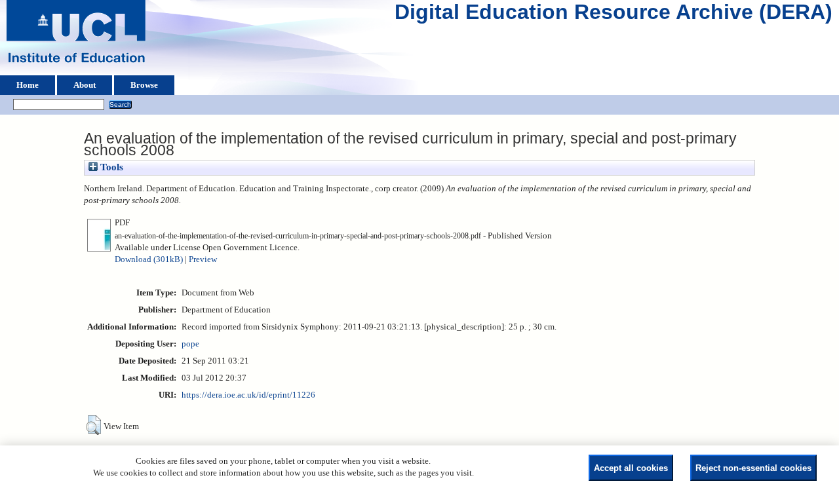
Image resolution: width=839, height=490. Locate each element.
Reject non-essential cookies (753, 468)
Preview (203, 259)
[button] (93, 425)
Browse (144, 85)
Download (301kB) (149, 259)
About (84, 85)
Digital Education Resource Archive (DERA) (613, 15)
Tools (110, 167)
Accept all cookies (631, 468)
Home (27, 85)
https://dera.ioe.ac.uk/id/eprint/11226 (248, 395)
